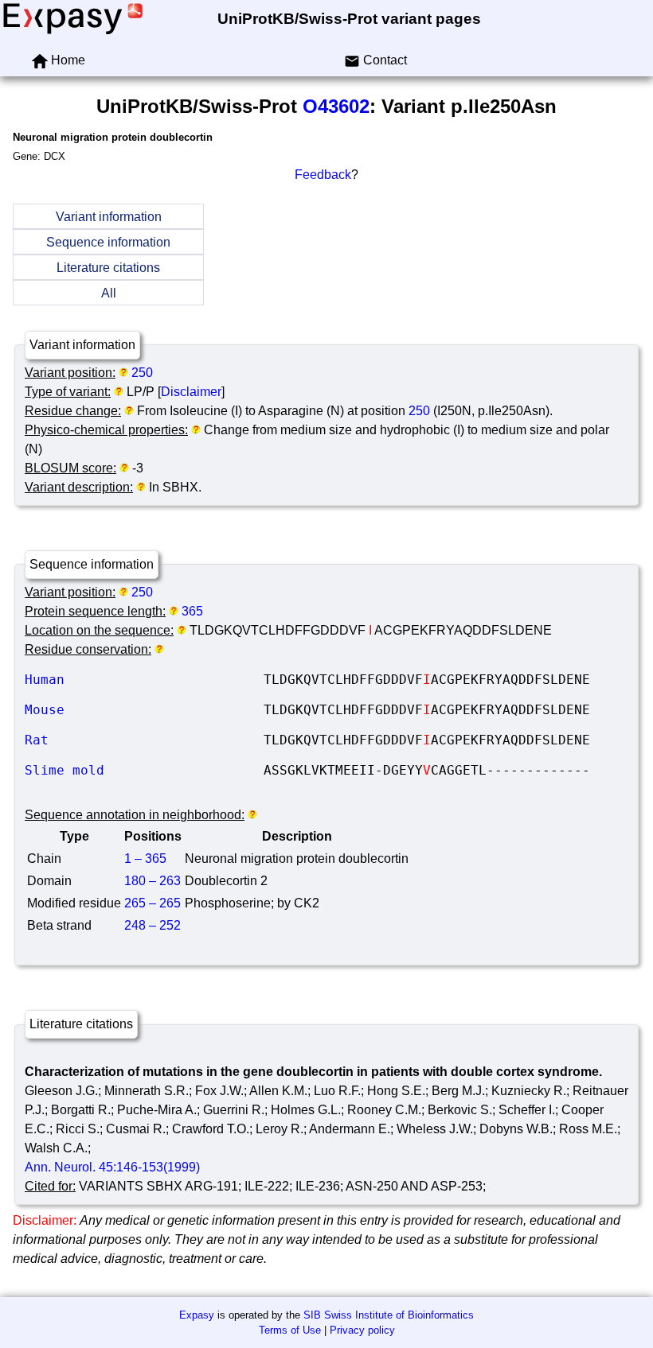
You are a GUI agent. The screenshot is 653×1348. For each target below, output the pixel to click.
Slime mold (144, 770)
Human (144, 679)
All (108, 293)
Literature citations (108, 267)
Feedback (323, 174)
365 (192, 611)
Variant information (109, 216)
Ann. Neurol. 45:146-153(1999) (112, 1167)
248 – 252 (152, 925)
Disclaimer (191, 391)
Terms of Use (290, 1330)
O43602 (336, 106)
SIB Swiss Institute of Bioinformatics (388, 1315)
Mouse (144, 709)
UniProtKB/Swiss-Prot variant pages (349, 18)
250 (142, 372)
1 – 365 (145, 858)
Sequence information (108, 242)
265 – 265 (152, 903)
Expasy (196, 1315)
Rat (144, 740)
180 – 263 (152, 881)
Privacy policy (362, 1330)
